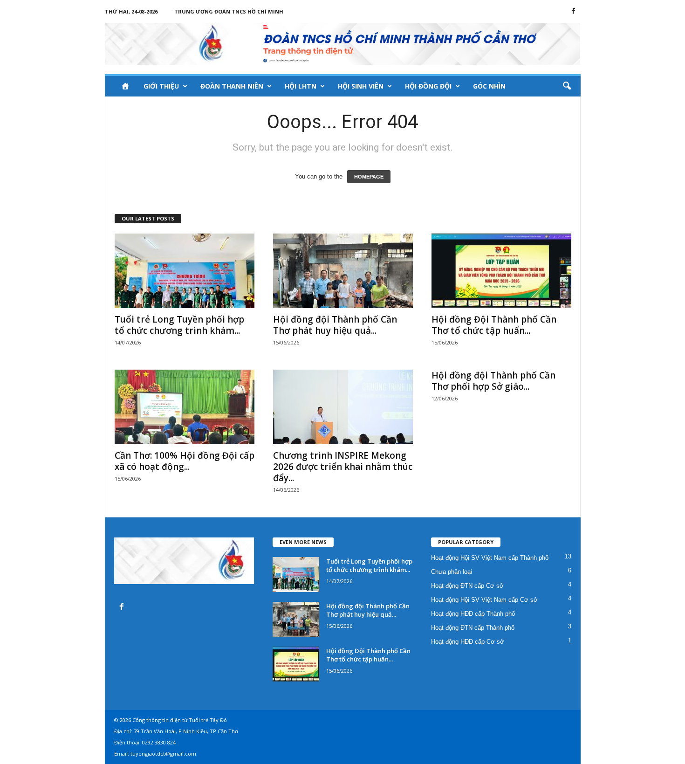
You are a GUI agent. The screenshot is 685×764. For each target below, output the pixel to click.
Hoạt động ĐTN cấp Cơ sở (467, 585)
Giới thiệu (161, 86)
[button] (566, 86)
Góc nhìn (489, 86)
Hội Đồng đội (428, 86)
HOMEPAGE (369, 176)
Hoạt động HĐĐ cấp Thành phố (473, 613)
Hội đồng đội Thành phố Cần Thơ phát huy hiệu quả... (335, 325)
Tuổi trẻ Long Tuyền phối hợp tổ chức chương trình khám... (179, 325)
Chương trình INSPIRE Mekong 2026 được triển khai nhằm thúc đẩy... (342, 466)
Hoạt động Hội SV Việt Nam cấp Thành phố (489, 557)
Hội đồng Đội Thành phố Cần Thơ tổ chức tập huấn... (494, 325)
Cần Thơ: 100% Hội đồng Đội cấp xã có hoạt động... (184, 461)
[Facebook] (573, 11)
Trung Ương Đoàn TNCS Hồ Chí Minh (228, 11)
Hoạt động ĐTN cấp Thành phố (472, 627)
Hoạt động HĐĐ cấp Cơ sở (467, 641)
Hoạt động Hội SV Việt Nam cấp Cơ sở (484, 599)
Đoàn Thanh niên (231, 86)
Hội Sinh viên (361, 86)
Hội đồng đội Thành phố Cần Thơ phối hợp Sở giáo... (493, 380)
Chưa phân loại (451, 571)
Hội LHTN (300, 86)
